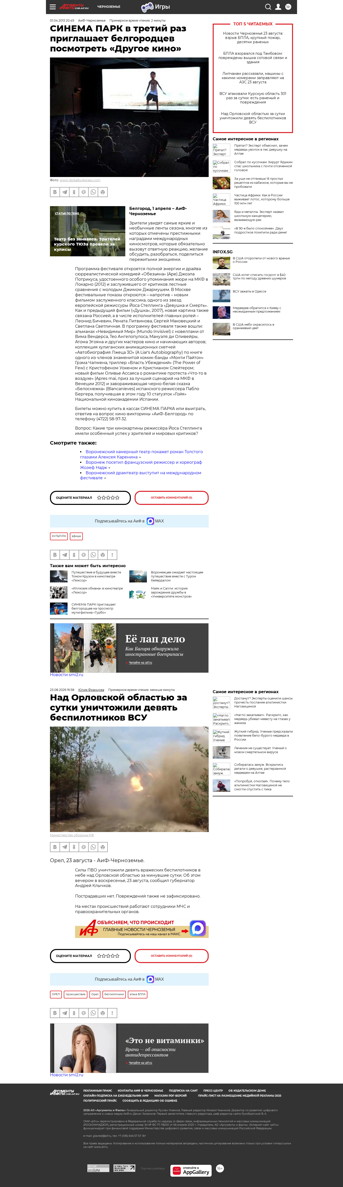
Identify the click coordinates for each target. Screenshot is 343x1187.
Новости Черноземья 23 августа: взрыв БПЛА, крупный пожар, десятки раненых (253, 37)
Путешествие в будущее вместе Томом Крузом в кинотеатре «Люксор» (96, 576)
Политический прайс (100, 1100)
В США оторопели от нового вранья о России (261, 260)
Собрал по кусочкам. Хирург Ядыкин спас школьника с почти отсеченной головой (263, 166)
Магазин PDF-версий (170, 1095)
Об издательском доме (247, 1090)
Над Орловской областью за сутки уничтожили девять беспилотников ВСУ (253, 118)
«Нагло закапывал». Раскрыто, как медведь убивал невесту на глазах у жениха (262, 719)
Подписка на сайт (183, 1090)
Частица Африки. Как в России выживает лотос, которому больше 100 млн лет (262, 199)
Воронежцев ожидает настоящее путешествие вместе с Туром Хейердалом (177, 576)
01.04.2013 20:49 (62, 20)
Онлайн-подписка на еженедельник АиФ (116, 1095)
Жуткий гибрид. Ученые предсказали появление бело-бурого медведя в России (263, 735)
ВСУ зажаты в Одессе (249, 291)
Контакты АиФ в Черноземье (140, 1090)
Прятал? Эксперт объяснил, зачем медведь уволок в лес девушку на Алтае (261, 149)
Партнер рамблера (153, 1168)
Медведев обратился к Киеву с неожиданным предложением (257, 309)
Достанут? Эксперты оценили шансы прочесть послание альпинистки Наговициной (263, 702)
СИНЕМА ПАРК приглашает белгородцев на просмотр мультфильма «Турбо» (94, 608)
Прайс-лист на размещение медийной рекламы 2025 (239, 1095)
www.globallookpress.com (80, 180)
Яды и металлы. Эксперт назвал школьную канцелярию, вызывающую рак (259, 216)
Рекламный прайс (97, 1090)
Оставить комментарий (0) (171, 497)
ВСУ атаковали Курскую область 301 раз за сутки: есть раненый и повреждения (252, 98)
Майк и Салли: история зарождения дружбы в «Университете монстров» (171, 592)
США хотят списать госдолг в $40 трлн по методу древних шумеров (259, 276)
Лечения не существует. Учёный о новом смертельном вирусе (260, 750)
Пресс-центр (213, 1090)
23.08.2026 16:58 (62, 690)
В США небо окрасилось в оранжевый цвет (253, 326)
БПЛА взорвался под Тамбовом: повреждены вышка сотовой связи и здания (252, 57)
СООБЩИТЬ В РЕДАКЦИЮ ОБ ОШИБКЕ (150, 1100)
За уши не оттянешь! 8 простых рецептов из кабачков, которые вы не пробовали (263, 183)
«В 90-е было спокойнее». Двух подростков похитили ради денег (260, 230)
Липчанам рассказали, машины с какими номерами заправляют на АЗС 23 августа (253, 78)
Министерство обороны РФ (72, 835)
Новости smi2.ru (66, 674)
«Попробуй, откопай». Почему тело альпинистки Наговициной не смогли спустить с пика (262, 785)
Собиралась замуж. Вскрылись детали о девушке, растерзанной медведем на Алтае (260, 769)
